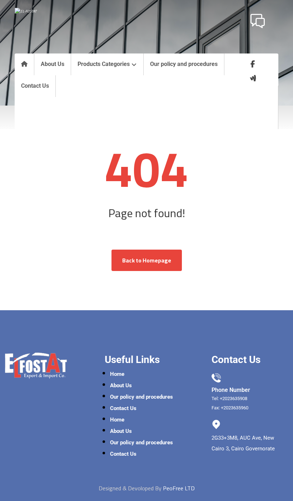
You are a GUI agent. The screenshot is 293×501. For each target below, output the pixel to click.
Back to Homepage (146, 260)
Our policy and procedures (141, 397)
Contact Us (123, 408)
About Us (121, 385)
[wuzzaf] (253, 78)
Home (117, 374)
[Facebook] (253, 64)
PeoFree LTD (179, 488)
